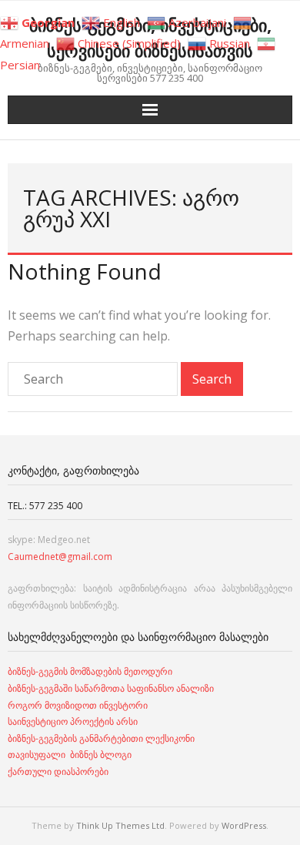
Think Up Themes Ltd (120, 825)
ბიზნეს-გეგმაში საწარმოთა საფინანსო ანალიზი (112, 688)
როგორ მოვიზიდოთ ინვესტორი (79, 705)
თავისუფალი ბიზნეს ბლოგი (70, 754)
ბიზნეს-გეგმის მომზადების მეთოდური (90, 671)
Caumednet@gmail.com (60, 556)
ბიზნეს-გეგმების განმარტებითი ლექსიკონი (101, 738)
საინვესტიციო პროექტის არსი (73, 721)
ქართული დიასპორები (58, 771)
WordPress (244, 825)
